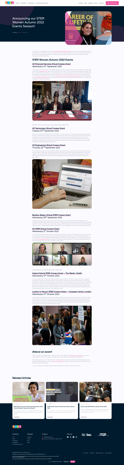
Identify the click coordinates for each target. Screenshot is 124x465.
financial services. (43, 71)
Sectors (28, 438)
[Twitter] (70, 437)
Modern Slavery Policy (100, 452)
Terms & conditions (108, 452)
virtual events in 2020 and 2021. (41, 77)
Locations (29, 437)
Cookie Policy (92, 452)
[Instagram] (76, 437)
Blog (28, 440)
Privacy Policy (85, 452)
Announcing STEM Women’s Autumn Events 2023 (94, 406)
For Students (15, 440)
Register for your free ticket (76, 355)
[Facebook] (68, 437)
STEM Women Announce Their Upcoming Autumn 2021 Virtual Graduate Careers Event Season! (28, 407)
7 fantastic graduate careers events (61, 51)
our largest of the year (43, 239)
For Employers (15, 442)
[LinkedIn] (73, 437)
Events (19, 32)
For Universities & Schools (17, 444)
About (28, 442)
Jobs (13, 437)
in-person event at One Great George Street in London (68, 76)
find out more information (58, 361)
